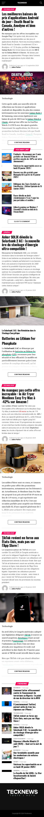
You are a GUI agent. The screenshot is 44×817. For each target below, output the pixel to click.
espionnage (18, 640)
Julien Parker (16, 67)
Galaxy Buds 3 (35, 113)
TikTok (27, 634)
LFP (14, 354)
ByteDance (23, 637)
